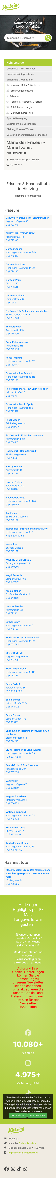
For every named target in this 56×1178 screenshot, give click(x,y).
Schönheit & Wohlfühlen (20, 79)
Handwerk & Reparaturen (20, 74)
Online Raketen (27, 1143)
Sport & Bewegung (17, 118)
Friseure (14, 96)
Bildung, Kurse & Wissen (20, 129)
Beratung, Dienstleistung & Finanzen (27, 134)
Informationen (37, 1115)
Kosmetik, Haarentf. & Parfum (26, 101)
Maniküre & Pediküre (21, 112)
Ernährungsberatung (21, 90)
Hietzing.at (11, 7)
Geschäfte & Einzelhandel (21, 68)
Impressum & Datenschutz (23, 1152)
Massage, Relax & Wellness (24, 85)
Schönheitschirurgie (21, 107)
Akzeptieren (17, 1115)
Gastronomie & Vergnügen (21, 123)
